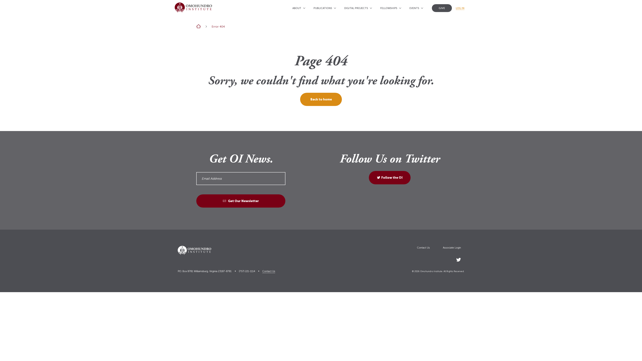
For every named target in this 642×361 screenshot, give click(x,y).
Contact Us (423, 247)
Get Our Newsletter (243, 201)
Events (414, 8)
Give (442, 8)
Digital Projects (356, 8)
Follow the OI (392, 177)
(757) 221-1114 (247, 271)
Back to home (321, 99)
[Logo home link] (193, 7)
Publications (322, 8)
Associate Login (452, 247)
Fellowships (388, 8)
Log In (460, 8)
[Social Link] (458, 259)
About (296, 8)
